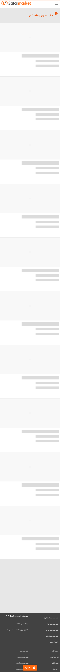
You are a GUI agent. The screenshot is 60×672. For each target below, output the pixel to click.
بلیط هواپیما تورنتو (52, 636)
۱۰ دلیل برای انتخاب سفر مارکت (18, 629)
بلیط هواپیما (24, 651)
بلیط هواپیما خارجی (52, 630)
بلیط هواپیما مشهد (22, 669)
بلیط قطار (55, 663)
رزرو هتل (55, 669)
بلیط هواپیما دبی (23, 657)
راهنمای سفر (54, 642)
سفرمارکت (55, 651)
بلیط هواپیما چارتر (52, 624)
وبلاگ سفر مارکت (22, 623)
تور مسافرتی (54, 657)
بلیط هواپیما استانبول (51, 618)
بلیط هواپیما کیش (22, 663)
